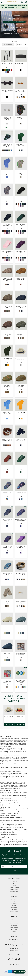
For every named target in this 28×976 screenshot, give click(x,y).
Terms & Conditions (14, 923)
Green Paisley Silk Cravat (20, 118)
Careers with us (14, 903)
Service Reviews (14, 891)
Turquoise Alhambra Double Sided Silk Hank (7, 681)
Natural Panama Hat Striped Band (20, 359)
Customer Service (14, 878)
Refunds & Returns (14, 887)
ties (12, 757)
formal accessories (14, 760)
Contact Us (14, 881)
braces (20, 773)
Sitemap (14, 931)
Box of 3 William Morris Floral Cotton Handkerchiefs (20, 681)
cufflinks (4, 766)
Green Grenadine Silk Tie (20, 225)
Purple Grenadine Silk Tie (20, 252)
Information (14, 916)
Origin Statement (14, 927)
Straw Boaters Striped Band (19, 717)
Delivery (14, 885)
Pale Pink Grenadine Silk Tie (7, 252)
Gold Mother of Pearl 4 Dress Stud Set (21, 601)
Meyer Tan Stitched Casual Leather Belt (7, 440)
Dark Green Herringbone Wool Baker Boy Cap (21, 332)
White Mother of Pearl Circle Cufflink (7, 118)
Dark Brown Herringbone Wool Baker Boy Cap (7, 332)
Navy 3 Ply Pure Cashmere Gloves (20, 440)
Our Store (14, 901)
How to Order (14, 889)
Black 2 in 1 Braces (7, 63)
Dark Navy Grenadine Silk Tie (7, 225)
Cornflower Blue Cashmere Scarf (7, 171)
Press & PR (14, 905)
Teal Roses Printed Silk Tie (7, 574)
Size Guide (14, 929)
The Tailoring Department (14, 945)
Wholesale (14, 925)
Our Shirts (14, 899)
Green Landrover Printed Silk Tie (20, 466)
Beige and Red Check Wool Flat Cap (20, 279)
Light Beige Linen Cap (7, 626)
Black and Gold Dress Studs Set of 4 (20, 91)
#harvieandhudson (14, 939)
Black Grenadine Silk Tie (20, 198)
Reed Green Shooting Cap (7, 386)
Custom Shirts (14, 948)
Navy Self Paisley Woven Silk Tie (7, 520)
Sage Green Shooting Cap (20, 386)
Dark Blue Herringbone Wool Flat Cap (21, 306)
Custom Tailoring (14, 950)
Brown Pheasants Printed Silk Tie (7, 466)
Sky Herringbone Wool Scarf (7, 413)
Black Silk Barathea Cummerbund (20, 64)
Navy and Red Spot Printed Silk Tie (7, 547)
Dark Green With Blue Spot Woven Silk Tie (7, 145)
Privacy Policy (14, 921)
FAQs (14, 883)
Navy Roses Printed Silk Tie (21, 493)
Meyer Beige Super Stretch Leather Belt (20, 574)
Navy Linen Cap (7, 653)
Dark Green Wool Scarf (7, 359)
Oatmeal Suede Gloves (7, 601)
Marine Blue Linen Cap (20, 627)
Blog (14, 941)
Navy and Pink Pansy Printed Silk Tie (20, 520)
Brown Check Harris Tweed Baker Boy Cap (7, 306)
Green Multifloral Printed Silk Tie (7, 493)
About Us (14, 896)
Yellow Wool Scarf (20, 412)
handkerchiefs (19, 757)
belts (15, 773)
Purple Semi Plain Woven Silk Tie (20, 547)
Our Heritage (14, 907)
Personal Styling (14, 911)
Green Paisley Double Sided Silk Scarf (20, 171)
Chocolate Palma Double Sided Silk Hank (20, 654)
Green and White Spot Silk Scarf (20, 145)
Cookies (14, 919)
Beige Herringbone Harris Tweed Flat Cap (7, 279)
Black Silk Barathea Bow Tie (7, 91)
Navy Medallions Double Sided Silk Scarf (7, 198)
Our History (14, 909)
